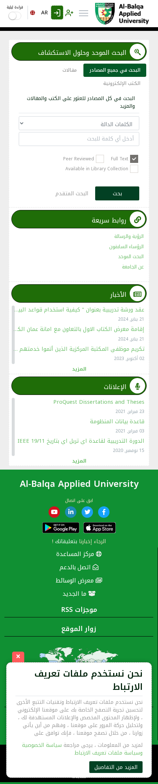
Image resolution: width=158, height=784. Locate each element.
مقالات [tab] (69, 70)
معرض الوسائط (75, 580)
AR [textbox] (44, 13)
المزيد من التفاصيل (115, 767)
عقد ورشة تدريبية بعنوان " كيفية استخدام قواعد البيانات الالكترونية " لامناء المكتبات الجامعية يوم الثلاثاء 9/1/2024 (79, 310)
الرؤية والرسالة (129, 236)
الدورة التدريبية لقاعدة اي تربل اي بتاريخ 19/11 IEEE (81, 441)
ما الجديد (75, 593)
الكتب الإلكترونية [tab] (121, 83)
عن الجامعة (133, 266)
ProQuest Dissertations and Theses (98, 402)
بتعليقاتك (66, 541)
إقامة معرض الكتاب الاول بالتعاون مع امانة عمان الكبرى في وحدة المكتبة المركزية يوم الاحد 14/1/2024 (79, 329)
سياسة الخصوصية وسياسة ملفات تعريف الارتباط (82, 749)
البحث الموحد (131, 256)
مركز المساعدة (76, 554)
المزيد (79, 368)
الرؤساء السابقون (126, 246)
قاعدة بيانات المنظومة (117, 421)
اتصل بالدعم (76, 567)
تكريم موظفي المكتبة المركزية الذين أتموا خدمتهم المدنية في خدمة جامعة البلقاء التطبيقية (79, 349)
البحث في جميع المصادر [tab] (114, 70)
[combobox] (39, 12)
